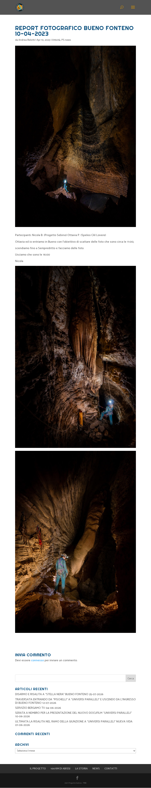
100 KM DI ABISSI (60, 769)
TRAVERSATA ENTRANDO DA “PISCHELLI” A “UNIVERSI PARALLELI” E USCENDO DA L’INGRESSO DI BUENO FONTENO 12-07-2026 (75, 701)
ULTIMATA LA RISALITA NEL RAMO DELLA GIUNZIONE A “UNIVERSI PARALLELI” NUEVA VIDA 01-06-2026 (73, 723)
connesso (37, 660)
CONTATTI (110, 769)
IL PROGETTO (38, 769)
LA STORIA (81, 769)
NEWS (96, 769)
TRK (85, 783)
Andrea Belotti (26, 40)
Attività (56, 40)
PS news (66, 40)
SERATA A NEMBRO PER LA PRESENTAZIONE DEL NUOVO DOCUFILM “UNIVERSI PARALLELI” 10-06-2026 (73, 714)
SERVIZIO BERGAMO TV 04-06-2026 (38, 707)
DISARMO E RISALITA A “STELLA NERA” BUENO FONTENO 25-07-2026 (59, 694)
